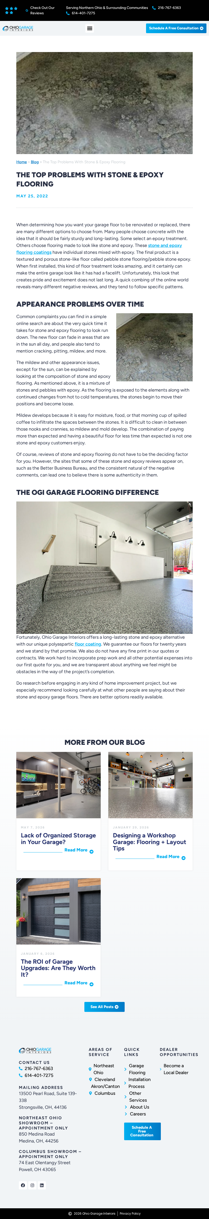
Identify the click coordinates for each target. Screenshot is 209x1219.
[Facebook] (23, 1185)
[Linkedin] (42, 1185)
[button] (89, 28)
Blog (35, 161)
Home (21, 161)
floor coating (88, 644)
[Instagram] (32, 1185)
